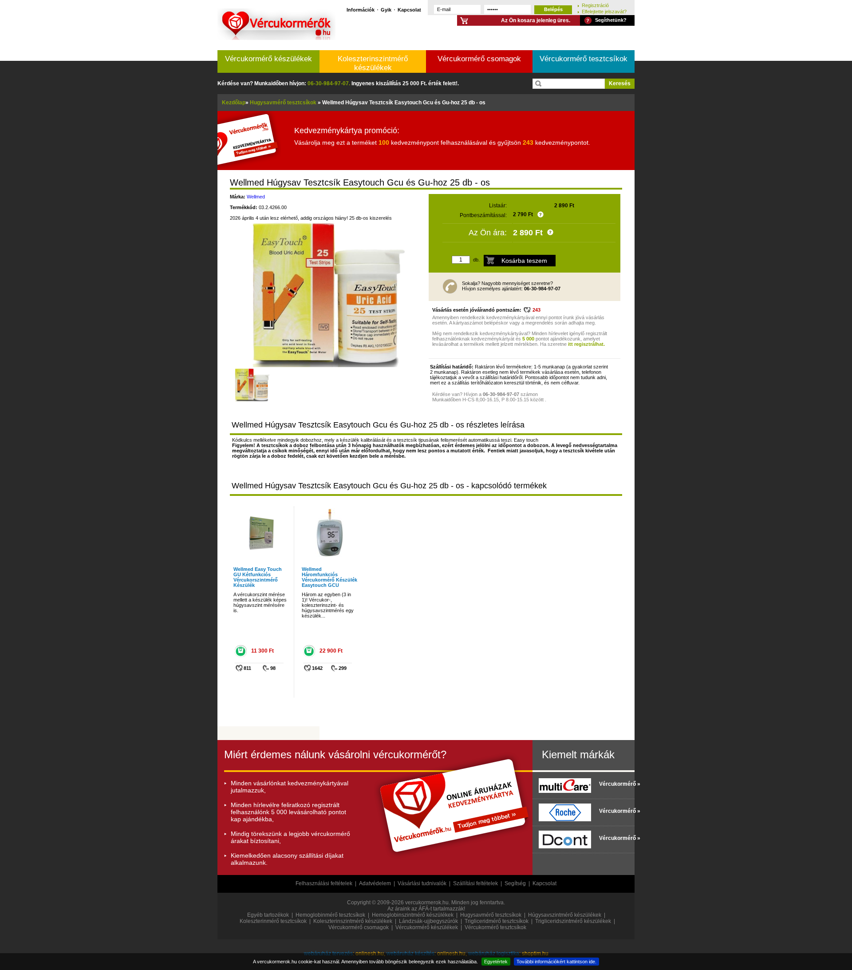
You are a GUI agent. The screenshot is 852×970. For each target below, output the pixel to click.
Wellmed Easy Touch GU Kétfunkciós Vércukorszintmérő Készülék (257, 577)
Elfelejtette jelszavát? (604, 11)
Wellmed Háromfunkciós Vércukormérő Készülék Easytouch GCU (329, 577)
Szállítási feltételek (475, 883)
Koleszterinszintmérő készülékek (373, 63)
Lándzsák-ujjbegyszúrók (428, 921)
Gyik (386, 9)
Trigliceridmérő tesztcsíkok (497, 921)
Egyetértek (496, 961)
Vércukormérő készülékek (268, 59)
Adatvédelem (375, 883)
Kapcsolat (409, 9)
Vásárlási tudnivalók (422, 883)
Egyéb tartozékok (268, 915)
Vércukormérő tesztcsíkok (583, 59)
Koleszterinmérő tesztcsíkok (273, 921)
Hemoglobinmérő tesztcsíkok (330, 915)
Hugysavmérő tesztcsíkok (490, 915)
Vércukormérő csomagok (479, 59)
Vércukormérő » (614, 784)
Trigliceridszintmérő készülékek (573, 921)
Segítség (515, 883)
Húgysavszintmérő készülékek (564, 915)
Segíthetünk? (611, 20)
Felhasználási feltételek (324, 883)
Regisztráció (595, 5)
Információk (361, 9)
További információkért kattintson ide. (556, 961)
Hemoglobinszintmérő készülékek (413, 915)
